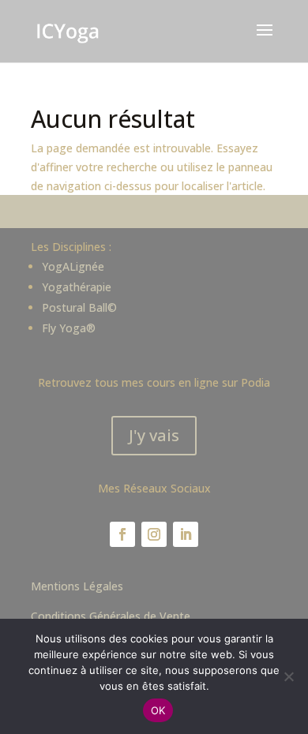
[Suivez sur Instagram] (154, 534)
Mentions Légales (77, 586)
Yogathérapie (76, 286)
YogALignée (73, 266)
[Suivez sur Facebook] (122, 534)
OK (158, 710)
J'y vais (154, 435)
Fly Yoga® (69, 327)
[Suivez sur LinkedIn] (185, 534)
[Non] (288, 676)
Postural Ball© (79, 307)
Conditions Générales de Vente (110, 616)
